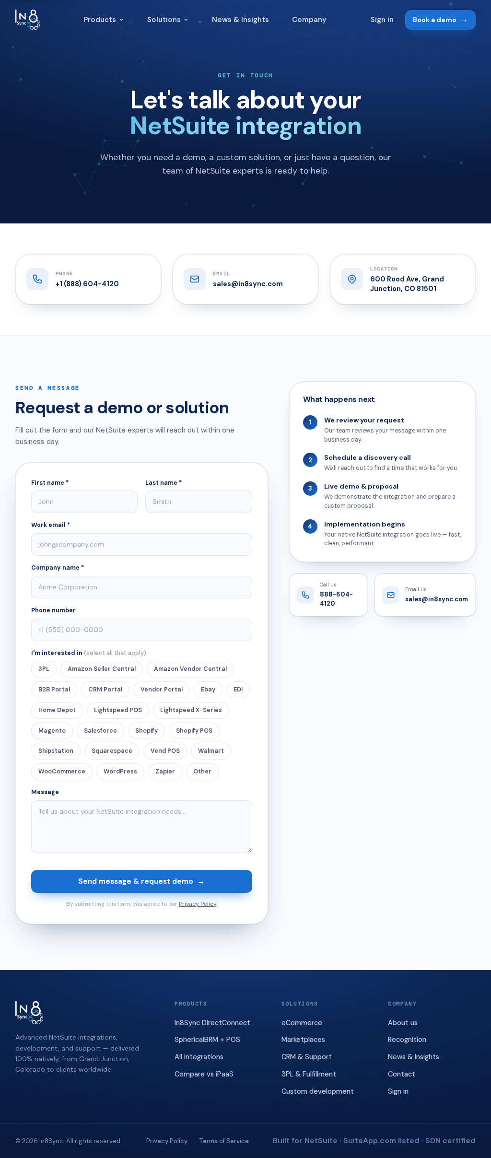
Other (202, 771)
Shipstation (55, 751)
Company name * (57, 568)
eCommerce (301, 1022)
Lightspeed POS (118, 710)
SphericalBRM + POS (207, 1039)
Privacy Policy (197, 904)
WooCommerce (61, 771)
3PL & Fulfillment (308, 1074)
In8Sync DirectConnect (212, 1022)
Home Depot (57, 710)
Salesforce (100, 731)
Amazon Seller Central (102, 669)
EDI (238, 689)
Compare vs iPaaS (204, 1074)
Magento (52, 731)
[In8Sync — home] (27, 20)
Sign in (382, 19)
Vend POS (165, 751)
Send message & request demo (141, 881)
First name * (50, 483)
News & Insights (240, 19)
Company (309, 19)
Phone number (53, 610)
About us (403, 1022)
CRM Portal (105, 689)
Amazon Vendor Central (190, 669)
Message (45, 792)
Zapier (165, 771)
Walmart (211, 751)
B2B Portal (54, 689)
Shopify (146, 731)
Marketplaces (303, 1039)
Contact (401, 1074)
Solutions (164, 19)
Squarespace (112, 751)
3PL (43, 669)
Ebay (208, 689)
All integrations (199, 1057)
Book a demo (440, 19)
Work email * (50, 525)
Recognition (407, 1039)
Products (99, 19)
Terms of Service (224, 1141)
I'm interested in (88, 653)
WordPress (120, 771)
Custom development (317, 1091)
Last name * (163, 483)
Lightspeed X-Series (191, 710)
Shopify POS (194, 731)
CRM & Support (306, 1057)
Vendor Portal (161, 689)
